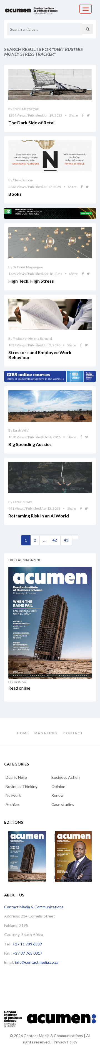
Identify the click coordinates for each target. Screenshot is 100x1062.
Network (13, 795)
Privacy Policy (65, 1042)
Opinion (58, 786)
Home (23, 733)
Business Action (65, 777)
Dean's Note (16, 777)
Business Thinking (22, 786)
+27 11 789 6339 (27, 944)
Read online (19, 687)
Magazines (46, 733)
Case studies (62, 804)
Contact (73, 733)
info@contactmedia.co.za (36, 962)
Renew (57, 795)
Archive (12, 804)
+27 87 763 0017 (27, 953)
